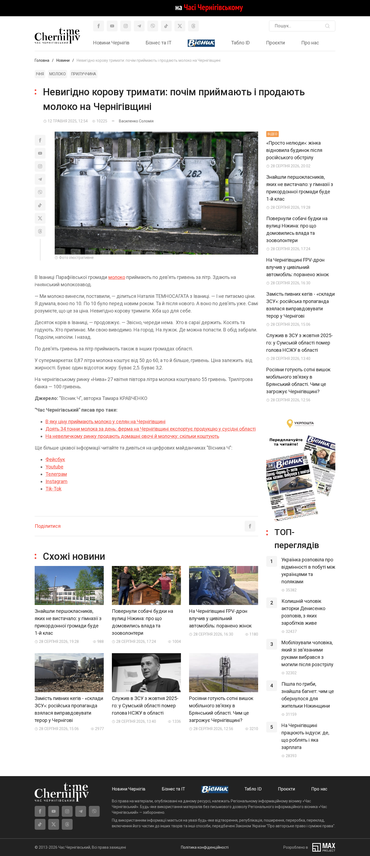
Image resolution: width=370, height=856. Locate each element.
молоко (116, 277)
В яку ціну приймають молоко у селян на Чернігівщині (105, 421)
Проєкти (275, 42)
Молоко (57, 74)
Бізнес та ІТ (158, 42)
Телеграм (56, 474)
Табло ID (240, 42)
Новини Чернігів (111, 42)
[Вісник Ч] (201, 43)
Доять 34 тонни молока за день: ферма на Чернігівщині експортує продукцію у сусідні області (151, 429)
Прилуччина (83, 74)
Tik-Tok (53, 489)
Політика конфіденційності (205, 847)
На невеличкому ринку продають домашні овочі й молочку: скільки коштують (132, 436)
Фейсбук (55, 459)
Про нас (310, 42)
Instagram (56, 481)
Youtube (54, 467)
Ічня (40, 74)
